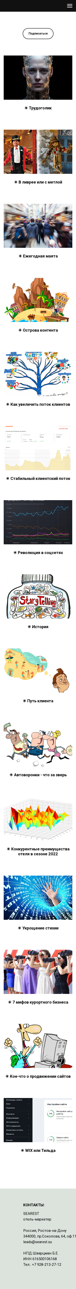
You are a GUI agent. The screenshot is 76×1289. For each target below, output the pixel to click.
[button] (38, 33)
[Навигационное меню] (69, 6)
